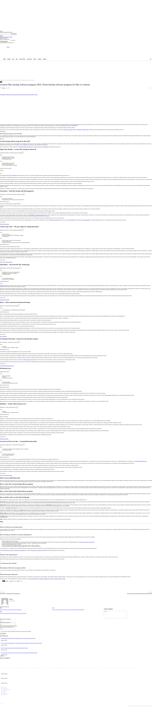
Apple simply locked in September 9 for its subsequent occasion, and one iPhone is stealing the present (18, 638)
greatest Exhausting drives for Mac (45, 578)
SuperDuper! (31, 214)
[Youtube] (151, 44)
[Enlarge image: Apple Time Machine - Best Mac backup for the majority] (23, 152)
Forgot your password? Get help (6, 36)
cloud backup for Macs (68, 129)
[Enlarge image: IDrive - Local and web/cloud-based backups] (18, 305)
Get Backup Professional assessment (7, 365)
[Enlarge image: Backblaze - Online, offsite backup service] (17, 407)
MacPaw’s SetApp (27, 359)
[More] (28, 91)
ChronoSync (30, 146)
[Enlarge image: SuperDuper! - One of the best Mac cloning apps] (20, 268)
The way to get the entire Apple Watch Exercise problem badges (139, 593)
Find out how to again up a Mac (37, 550)
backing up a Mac (64, 124)
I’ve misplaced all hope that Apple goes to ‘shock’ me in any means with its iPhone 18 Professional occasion (19, 652)
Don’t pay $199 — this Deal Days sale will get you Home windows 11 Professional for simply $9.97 (68, 609)
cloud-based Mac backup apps (141, 461)
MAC (3, 80)
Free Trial (2, 138)
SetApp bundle (71, 220)
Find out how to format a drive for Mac (86, 542)
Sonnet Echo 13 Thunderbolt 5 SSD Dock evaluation (10, 593)
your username (14, 33)
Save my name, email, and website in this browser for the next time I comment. (16, 631)
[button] (150, 59)
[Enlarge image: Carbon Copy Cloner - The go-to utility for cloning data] (22, 230)
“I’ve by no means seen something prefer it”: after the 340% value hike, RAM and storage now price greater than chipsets (21, 643)
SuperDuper (45, 146)
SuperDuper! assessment (4, 299)
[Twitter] (148, 44)
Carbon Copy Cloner (37, 146)
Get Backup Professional (23, 146)
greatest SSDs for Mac (33, 578)
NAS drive (80, 185)
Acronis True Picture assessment (6, 475)
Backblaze (80, 129)
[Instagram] (146, 44)
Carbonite (84, 129)
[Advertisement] (76, 69)
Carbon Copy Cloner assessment (6, 262)
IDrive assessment (3, 336)
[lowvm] (1, 88)
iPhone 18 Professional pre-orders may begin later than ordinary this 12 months (14, 681)
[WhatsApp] (24, 91)
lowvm (11, 599)
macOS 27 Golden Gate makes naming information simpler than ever (11, 609)
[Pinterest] (19, 91)
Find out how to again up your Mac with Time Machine (14, 550)
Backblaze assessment (4, 438)
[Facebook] (144, 44)
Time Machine (76, 124)
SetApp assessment (86, 220)
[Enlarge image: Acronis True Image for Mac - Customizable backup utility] (24, 444)
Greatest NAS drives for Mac (59, 578)
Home (1, 80)
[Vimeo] (149, 44)
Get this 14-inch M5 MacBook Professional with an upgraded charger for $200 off (13, 613)
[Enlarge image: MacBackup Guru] (8, 371)
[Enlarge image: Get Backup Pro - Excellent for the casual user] (19, 342)
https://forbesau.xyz (12, 600)
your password (14, 34)
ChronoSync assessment (4, 224)
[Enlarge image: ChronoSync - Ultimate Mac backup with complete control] (24, 194)
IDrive (87, 129)
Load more (2, 655)
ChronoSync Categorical (54, 220)
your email (13, 40)
